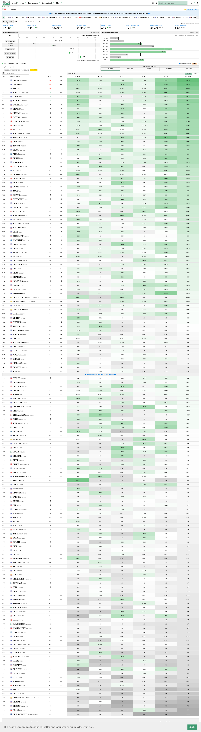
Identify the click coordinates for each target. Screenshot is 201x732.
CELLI (18, 427)
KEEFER (19, 244)
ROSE (18, 125)
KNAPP (18, 522)
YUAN (17, 567)
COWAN (19, 203)
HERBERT (19, 456)
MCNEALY (21, 224)
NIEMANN (20, 113)
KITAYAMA (19, 293)
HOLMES (18, 554)
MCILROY (19, 211)
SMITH (19, 435)
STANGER (19, 493)
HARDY (18, 661)
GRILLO (20, 175)
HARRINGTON (22, 624)
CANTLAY (20, 444)
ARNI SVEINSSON (25, 714)
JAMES (17, 191)
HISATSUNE (19, 277)
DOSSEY (19, 649)
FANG (18, 636)
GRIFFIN (18, 158)
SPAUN (17, 517)
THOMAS (19, 146)
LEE (16, 338)
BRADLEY (20, 207)
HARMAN (19, 220)
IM (17, 257)
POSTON (17, 97)
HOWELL (19, 542)
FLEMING (19, 322)
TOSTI (20, 534)
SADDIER (19, 497)
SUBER (19, 419)
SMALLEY (19, 550)
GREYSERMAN (21, 261)
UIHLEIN (19, 318)
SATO (18, 587)
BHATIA (19, 150)
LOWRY (19, 452)
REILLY (19, 640)
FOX (17, 170)
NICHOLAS (20, 363)
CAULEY (18, 306)
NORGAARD (21, 281)
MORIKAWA (20, 162)
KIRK (17, 546)
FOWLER (19, 378)
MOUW (19, 355)
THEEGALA (20, 138)
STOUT (19, 591)
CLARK (20, 80)
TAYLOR (18, 395)
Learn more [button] (88, 727)
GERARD (18, 390)
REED (18, 411)
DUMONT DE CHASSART (26, 298)
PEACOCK (19, 653)
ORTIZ (18, 460)
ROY (17, 571)
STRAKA (18, 481)
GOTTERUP (20, 265)
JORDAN (20, 423)
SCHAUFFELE (21, 134)
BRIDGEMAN (21, 236)
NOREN (18, 431)
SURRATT (19, 334)
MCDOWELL (21, 657)
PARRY (18, 142)
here (149, 13)
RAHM (17, 440)
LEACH (19, 710)
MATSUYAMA (21, 343)
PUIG (17, 575)
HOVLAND (20, 386)
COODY (20, 187)
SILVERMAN (19, 530)
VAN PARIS (21, 330)
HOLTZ (19, 612)
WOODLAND (20, 105)
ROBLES (18, 694)
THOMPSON (20, 604)
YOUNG (20, 252)
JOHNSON (20, 216)
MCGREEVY (19, 228)
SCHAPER (20, 608)
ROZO (19, 538)
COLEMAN (21, 645)
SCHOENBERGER (22, 476)
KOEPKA (19, 595)
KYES (18, 677)
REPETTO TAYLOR (26, 698)
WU (17, 371)
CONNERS (20, 179)
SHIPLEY (18, 359)
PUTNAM (20, 351)
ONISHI (18, 501)
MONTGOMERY (22, 628)
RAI (17, 129)
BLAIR (17, 232)
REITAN (21, 464)
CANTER (19, 289)
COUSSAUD (19, 583)
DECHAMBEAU (22, 407)
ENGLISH (19, 399)
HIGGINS (19, 702)
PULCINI (19, 632)
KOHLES (18, 183)
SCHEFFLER (21, 93)
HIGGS (18, 273)
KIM (16, 88)
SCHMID (19, 686)
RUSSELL (19, 248)
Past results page (191, 9)
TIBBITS (20, 326)
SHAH (18, 513)
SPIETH (19, 314)
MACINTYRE (21, 240)
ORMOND (20, 706)
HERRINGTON (22, 579)
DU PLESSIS (20, 669)
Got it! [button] (192, 727)
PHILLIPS (21, 563)
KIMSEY (19, 472)
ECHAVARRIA (20, 310)
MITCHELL (20, 101)
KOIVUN (20, 195)
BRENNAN (20, 285)
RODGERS (20, 367)
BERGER (19, 599)
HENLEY (20, 347)
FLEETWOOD (21, 121)
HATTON (20, 117)
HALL (18, 620)
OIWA (18, 616)
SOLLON (18, 681)
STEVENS (18, 109)
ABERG (19, 154)
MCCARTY (19, 665)
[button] (197, 3)
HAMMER (19, 468)
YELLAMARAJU (24, 415)
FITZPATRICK (21, 166)
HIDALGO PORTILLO (24, 302)
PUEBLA (20, 509)
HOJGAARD (21, 558)
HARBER (19, 673)
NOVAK (19, 382)
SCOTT (18, 526)
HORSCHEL (20, 403)
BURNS (17, 84)
